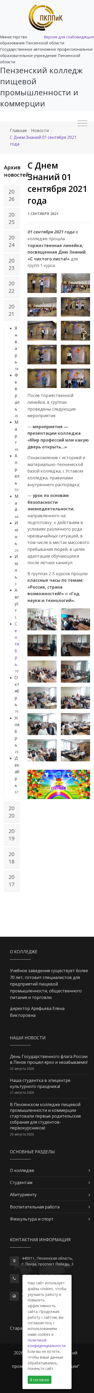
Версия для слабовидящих (69, 36)
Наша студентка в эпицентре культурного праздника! (40, 1083)
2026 (11, 195)
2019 (11, 835)
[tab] (11, 195)
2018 (11, 858)
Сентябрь (17, 644)
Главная (18, 130)
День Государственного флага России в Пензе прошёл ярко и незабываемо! (48, 1059)
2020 (11, 812)
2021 (11, 310)
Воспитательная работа (35, 1207)
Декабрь (17, 771)
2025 (11, 218)
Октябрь (17, 691)
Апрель (17, 469)
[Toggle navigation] (82, 123)
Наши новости (28, 1038)
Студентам (21, 1182)
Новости (40, 130)
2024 (11, 241)
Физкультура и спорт (32, 1219)
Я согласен (39, 1379)
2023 (11, 264)
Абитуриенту (23, 1194)
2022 (11, 287)
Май (17, 502)
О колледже (22, 1170)
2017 (11, 880)
